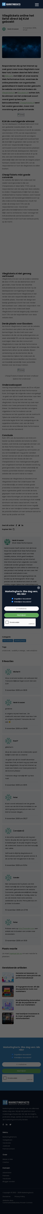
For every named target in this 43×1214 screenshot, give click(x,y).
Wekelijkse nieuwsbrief (22, 602)
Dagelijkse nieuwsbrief (22, 599)
